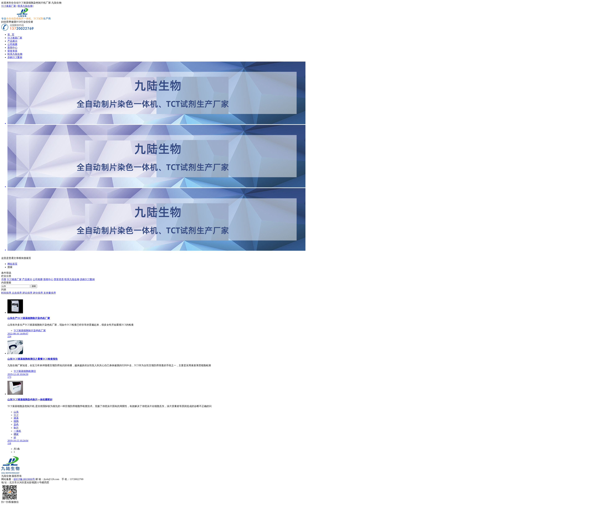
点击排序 (17, 292)
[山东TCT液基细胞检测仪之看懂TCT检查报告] (15, 353)
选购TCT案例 (14, 57)
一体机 (17, 431)
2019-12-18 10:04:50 (17, 374)
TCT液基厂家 (8, 6)
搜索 (34, 286)
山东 (16, 412)
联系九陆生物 (25, 6)
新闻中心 (12, 47)
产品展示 (12, 41)
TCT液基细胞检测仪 (25, 371)
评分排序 (38, 292)
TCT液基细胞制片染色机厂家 (30, 330)
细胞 (16, 421)
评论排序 (27, 292)
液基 (16, 418)
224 (9, 336)
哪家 (16, 434)
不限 (3, 279)
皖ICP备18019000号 (24, 479)
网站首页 (12, 264)
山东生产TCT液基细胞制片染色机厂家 (28, 318)
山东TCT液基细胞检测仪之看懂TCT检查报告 (32, 359)
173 (9, 377)
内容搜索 (6, 282)
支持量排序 (49, 292)
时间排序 (6, 292)
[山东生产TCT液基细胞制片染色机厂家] (15, 312)
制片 (16, 427)
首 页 (10, 34)
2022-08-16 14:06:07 (17, 333)
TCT (16, 415)
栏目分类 (6, 276)
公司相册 (12, 44)
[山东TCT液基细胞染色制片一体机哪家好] (15, 394)
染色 (16, 424)
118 (9, 443)
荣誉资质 (12, 50)
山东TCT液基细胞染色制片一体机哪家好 (29, 399)
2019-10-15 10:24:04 (17, 440)
